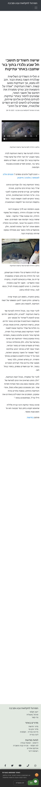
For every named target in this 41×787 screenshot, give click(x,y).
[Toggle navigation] (36, 7)
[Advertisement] (20, 34)
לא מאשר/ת (20, 783)
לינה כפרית (34, 734)
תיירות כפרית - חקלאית (29, 732)
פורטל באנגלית (32, 714)
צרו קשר (35, 717)
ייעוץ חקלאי (34, 712)
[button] (5, 765)
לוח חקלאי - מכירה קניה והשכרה (25, 745)
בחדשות (30, 417)
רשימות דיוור (33, 751)
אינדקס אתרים (32, 748)
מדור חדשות (33, 726)
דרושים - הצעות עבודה (29, 743)
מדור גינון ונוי (33, 729)
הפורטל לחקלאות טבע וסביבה (22, 3)
